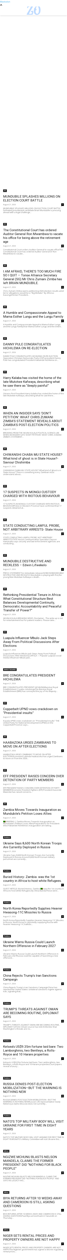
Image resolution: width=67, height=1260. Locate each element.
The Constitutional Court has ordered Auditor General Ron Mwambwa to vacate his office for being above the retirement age (33, 236)
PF (5, 191)
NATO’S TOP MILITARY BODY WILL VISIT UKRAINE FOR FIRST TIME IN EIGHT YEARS (33, 1125)
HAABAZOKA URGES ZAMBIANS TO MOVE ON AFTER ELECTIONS (29, 744)
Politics (7, 837)
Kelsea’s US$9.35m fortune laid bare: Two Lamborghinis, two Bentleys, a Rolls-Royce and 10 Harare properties (33, 1050)
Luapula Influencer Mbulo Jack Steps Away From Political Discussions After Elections (31, 642)
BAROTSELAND (10, 669)
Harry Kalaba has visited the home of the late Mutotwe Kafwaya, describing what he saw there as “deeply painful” (32, 381)
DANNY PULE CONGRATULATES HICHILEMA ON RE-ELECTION (27, 346)
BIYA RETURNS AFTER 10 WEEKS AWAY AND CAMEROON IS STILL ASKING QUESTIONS (32, 1202)
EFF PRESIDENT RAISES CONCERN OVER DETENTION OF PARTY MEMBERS (33, 778)
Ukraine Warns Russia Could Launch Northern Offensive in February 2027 (29, 944)
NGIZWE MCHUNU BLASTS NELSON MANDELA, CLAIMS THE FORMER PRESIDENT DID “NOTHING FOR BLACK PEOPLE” (32, 1162)
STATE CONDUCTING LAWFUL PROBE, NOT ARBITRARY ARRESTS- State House (33, 527)
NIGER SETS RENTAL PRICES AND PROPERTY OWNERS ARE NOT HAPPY (31, 1237)
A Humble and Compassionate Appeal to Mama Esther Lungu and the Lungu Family (33, 314)
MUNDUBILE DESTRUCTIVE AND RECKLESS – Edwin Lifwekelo (27, 563)
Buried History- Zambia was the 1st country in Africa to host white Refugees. (32, 879)
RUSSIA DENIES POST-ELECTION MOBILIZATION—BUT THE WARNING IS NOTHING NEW (32, 1088)
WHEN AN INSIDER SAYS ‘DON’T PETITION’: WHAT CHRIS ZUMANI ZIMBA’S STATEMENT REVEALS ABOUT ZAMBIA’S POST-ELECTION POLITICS (32, 419)
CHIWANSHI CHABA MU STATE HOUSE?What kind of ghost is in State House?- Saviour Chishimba (32, 458)
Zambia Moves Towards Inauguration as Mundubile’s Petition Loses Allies (32, 811)
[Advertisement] (33, 49)
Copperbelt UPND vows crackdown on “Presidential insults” (30, 711)
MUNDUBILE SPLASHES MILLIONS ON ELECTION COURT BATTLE (31, 198)
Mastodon (5, 1)
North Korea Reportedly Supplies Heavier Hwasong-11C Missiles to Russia (32, 910)
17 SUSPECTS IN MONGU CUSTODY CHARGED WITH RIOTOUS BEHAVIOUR (31, 494)
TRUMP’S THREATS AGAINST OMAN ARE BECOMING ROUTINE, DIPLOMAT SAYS (31, 1013)
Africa (6, 1151)
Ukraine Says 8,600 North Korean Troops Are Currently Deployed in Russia (32, 845)
